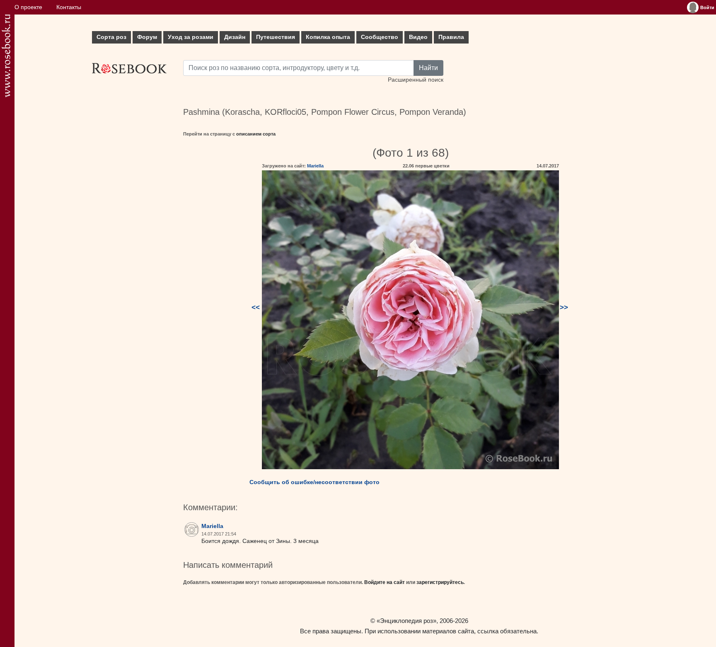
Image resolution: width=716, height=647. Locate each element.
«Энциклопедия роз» (406, 620)
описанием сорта (256, 133)
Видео (418, 37)
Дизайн (234, 37)
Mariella (315, 165)
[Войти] (693, 7)
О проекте (28, 7)
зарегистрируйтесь (440, 582)
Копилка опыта (328, 37)
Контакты (68, 7)
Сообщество (379, 37)
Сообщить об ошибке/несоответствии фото (314, 482)
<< (256, 307)
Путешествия (275, 37)
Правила (451, 37)
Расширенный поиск (415, 80)
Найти (428, 67)
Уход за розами (190, 37)
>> (564, 307)
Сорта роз (111, 37)
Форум (147, 37)
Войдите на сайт (384, 582)
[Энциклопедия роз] (6, 56)
